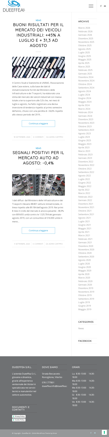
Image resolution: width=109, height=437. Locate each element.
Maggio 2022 (84, 186)
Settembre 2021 (86, 214)
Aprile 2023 (83, 147)
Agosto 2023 (84, 133)
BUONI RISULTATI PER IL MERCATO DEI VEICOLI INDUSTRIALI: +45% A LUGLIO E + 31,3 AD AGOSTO (38, 35)
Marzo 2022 (84, 193)
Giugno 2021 (84, 224)
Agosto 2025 (84, 49)
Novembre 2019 (86, 291)
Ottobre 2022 (85, 168)
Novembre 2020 (86, 249)
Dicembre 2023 (85, 119)
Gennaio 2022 (85, 200)
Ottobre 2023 (85, 126)
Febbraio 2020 (85, 281)
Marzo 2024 (84, 108)
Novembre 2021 (86, 207)
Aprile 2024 (83, 105)
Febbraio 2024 (85, 112)
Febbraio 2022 (85, 196)
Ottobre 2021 (85, 210)
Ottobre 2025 (85, 45)
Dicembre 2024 (85, 77)
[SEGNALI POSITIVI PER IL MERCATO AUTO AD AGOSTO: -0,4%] (38, 184)
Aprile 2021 (83, 231)
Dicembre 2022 (85, 161)
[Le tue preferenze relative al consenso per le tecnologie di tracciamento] (104, 432)
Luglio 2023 (84, 136)
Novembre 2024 (86, 80)
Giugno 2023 (84, 140)
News (38, 20)
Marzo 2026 (84, 27)
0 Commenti (38, 137)
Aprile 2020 (83, 274)
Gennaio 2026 (85, 34)
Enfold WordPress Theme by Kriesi (44, 433)
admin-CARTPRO (56, 137)
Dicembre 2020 (85, 246)
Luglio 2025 (84, 52)
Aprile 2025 (83, 63)
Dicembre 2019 (85, 288)
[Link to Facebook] (101, 6)
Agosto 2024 (84, 91)
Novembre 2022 (86, 165)
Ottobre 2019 (85, 295)
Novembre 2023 (86, 122)
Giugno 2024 (84, 98)
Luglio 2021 (84, 221)
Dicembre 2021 (85, 203)
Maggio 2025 (84, 59)
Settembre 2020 (86, 256)
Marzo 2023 (84, 151)
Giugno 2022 (84, 182)
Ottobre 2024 (85, 84)
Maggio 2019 (84, 309)
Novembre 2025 (86, 42)
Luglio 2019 (84, 302)
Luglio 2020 (84, 263)
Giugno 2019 (84, 305)
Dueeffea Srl (26, 433)
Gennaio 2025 (85, 73)
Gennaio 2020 (85, 284)
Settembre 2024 (86, 87)
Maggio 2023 (84, 144)
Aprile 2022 (83, 189)
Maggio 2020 (84, 270)
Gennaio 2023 (85, 158)
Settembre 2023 (86, 129)
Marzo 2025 (84, 66)
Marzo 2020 (84, 277)
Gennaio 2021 (85, 242)
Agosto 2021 (84, 217)
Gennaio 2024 (85, 115)
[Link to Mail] (105, 6)
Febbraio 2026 (85, 31)
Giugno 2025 (84, 56)
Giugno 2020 (84, 267)
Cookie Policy (19, 420)
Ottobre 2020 (85, 253)
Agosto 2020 (84, 260)
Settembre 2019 (86, 298)
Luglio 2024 (84, 94)
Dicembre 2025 (85, 38)
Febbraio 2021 (85, 239)
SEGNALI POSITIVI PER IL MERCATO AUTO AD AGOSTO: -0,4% (38, 157)
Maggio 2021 (84, 228)
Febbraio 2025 (85, 70)
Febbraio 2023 (85, 154)
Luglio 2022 (84, 179)
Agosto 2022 (84, 175)
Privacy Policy (20, 416)
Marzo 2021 (84, 235)
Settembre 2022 (86, 172)
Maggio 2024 (84, 101)
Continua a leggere (38, 123)
